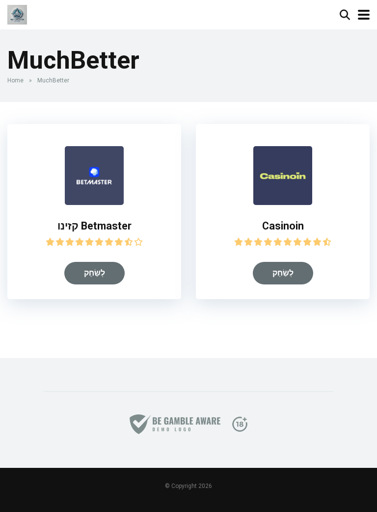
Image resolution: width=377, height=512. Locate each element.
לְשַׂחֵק (94, 273)
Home (15, 80)
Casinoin (283, 226)
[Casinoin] (282, 202)
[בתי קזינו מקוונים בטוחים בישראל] (17, 13)
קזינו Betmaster (94, 226)
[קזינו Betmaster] (94, 202)
